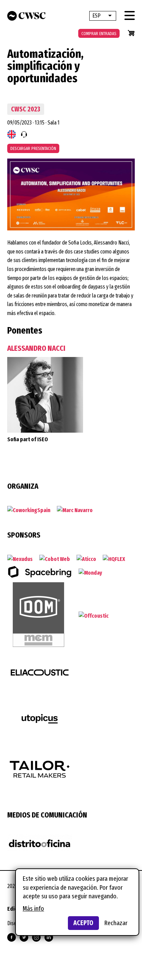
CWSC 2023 (25, 109)
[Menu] (129, 15)
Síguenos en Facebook (11, 937)
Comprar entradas (98, 33)
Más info (33, 908)
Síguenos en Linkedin (48, 937)
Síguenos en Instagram (36, 937)
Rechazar (116, 923)
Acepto (83, 923)
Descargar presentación (33, 148)
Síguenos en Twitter (24, 937)
